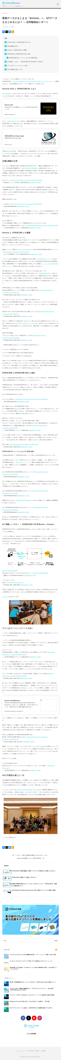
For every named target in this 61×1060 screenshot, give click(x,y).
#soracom (44, 737)
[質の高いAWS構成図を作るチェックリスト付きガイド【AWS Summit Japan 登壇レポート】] (6, 983)
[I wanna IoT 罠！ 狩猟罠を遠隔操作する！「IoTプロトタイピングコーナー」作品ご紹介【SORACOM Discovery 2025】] (6, 990)
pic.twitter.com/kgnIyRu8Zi (10, 428)
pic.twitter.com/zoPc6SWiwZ (39, 399)
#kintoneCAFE (13, 570)
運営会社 (37, 1050)
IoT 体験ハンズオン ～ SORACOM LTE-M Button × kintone (25, 62)
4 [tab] (34, 936)
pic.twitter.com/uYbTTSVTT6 (10, 292)
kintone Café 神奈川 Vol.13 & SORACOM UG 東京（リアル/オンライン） (34, 81)
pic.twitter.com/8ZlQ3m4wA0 (18, 654)
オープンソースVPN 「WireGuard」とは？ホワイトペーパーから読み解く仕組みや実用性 (32, 995)
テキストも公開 (6, 596)
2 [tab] (29, 936)
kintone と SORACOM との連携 (17, 50)
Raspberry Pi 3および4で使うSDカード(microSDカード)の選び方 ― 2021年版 (30, 1001)
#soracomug (21, 180)
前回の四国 (9, 151)
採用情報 (43, 1050)
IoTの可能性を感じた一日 (14, 69)
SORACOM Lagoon (45, 273)
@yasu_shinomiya (23, 249)
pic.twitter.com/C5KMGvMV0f (10, 338)
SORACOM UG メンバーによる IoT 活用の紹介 (23, 58)
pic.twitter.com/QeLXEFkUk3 (33, 180)
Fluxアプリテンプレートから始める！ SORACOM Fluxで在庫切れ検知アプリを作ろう (31, 1008)
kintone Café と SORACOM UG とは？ (19, 42)
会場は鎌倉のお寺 (12, 46)
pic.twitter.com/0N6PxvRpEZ (49, 225)
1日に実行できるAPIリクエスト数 (25, 323)
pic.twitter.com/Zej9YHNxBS (10, 739)
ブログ (11, 26)
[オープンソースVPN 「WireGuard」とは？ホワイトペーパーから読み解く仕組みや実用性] (6, 996)
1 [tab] (27, 936)
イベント (5, 26)
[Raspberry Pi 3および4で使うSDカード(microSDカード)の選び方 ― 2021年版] (6, 1003)
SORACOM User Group (14, 121)
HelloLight (18, 408)
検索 (56, 940)
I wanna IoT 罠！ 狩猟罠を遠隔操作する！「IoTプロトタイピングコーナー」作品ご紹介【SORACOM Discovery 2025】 (32, 989)
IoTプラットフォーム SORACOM (25, 1050)
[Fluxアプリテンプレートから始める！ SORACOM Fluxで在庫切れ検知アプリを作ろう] (6, 1009)
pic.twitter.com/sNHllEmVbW (21, 252)
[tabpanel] (30, 920)
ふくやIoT (39, 408)
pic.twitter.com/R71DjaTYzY (10, 314)
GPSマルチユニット (22, 462)
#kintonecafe (14, 180)
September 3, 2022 (35, 182)
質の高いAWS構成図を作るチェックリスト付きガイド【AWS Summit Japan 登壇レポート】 (33, 982)
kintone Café (6, 93)
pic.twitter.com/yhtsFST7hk (10, 493)
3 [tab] (31, 936)
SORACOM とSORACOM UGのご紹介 (19, 54)
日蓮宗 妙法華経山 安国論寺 (29, 168)
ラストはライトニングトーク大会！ (18, 65)
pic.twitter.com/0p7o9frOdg (34, 204)
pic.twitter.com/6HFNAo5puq (40, 573)
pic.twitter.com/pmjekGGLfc (10, 474)
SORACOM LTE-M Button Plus (25, 500)
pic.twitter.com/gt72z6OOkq (10, 510)
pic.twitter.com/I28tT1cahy (30, 444)
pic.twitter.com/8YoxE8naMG (18, 676)
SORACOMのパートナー (45, 259)
